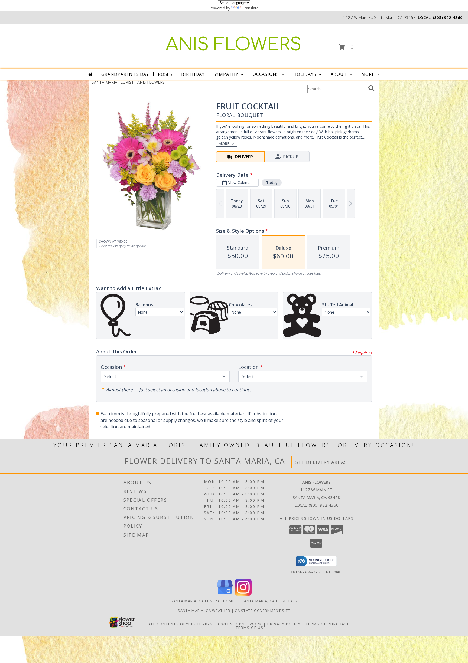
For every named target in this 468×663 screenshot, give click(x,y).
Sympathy (226, 74)
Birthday (192, 74)
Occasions (266, 74)
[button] (346, 47)
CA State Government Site (262, 610)
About (339, 74)
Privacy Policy (284, 624)
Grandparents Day (125, 74)
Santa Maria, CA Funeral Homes (204, 601)
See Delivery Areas (321, 462)
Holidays (304, 74)
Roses (165, 74)
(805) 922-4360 (448, 17)
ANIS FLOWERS (233, 44)
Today (271, 182)
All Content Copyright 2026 (180, 624)
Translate (250, 8)
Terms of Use (251, 627)
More (368, 74)
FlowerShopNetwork (238, 624)
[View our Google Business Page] (224, 594)
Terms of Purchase (328, 624)
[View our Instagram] (243, 594)
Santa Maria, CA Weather (204, 610)
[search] (371, 88)
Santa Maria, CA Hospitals (269, 601)
